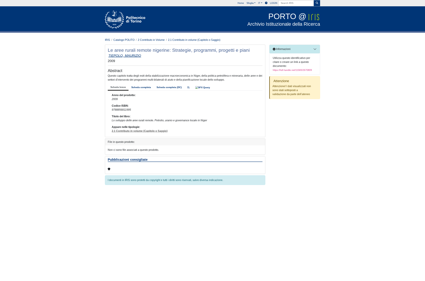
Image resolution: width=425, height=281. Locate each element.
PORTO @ (283, 19)
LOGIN (273, 3)
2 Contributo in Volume (151, 39)
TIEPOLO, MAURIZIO (124, 55)
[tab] (189, 87)
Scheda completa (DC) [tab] (169, 87)
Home (241, 3)
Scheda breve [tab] (118, 87)
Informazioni (283, 49)
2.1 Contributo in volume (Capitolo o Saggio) (194, 39)
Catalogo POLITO (123, 39)
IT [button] (259, 3)
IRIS (107, 39)
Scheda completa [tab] (141, 87)
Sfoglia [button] (250, 3)
